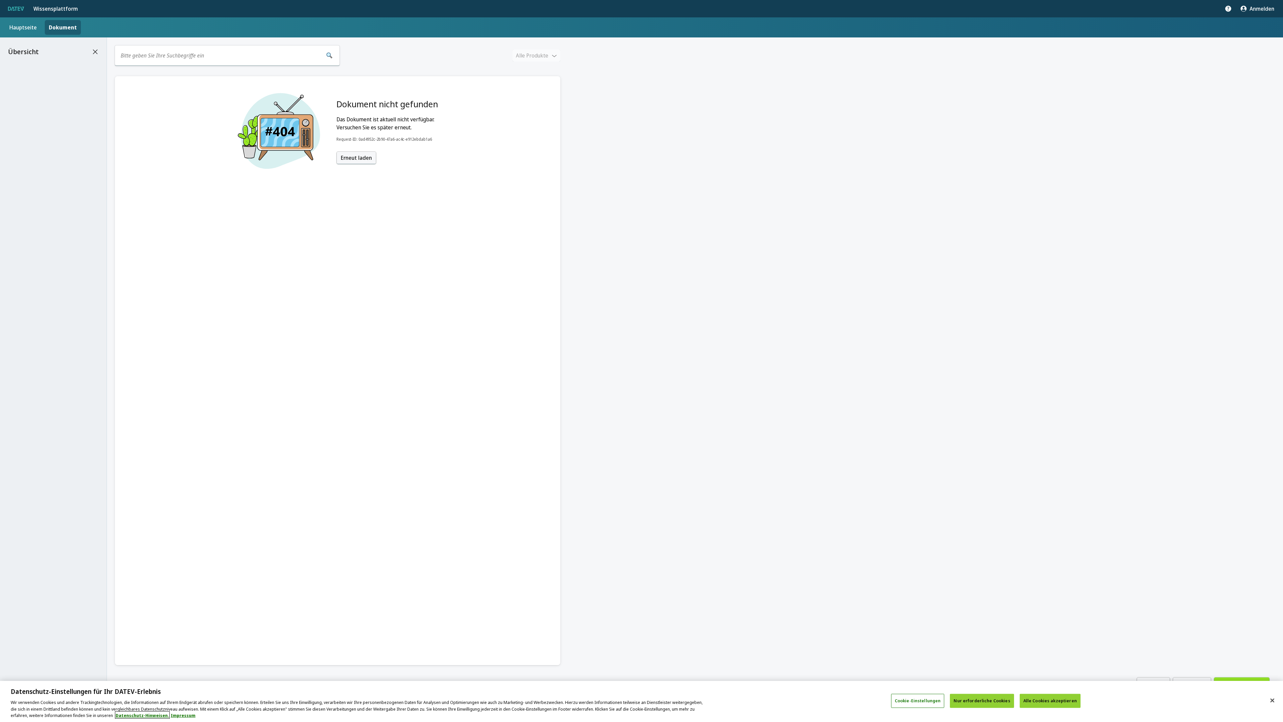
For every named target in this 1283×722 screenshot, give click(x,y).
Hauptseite (23, 27)
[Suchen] (329, 55)
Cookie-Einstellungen (918, 701)
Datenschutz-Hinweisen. (142, 715)
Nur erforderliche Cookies (982, 701)
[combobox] (220, 55)
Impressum (183, 715)
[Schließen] (1272, 700)
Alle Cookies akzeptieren (1050, 701)
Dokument (63, 27)
